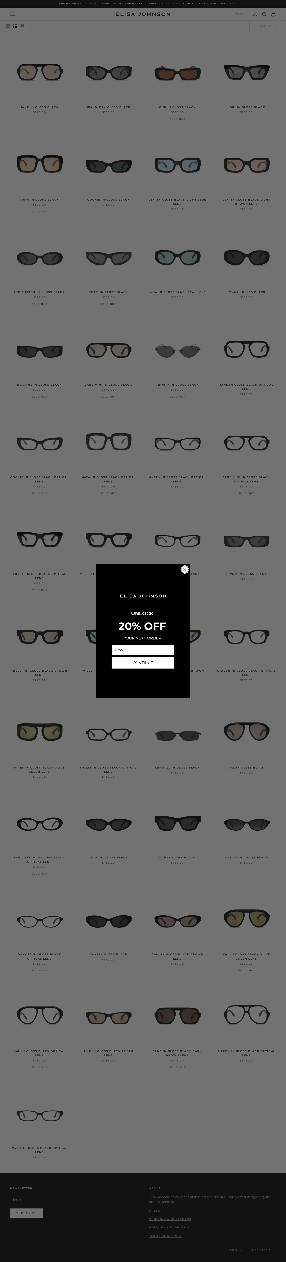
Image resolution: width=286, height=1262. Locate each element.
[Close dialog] (184, 569)
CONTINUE (143, 663)
